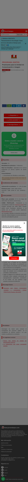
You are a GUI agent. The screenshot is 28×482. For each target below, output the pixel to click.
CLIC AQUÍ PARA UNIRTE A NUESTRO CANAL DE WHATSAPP (12, 231)
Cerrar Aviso (14, 258)
